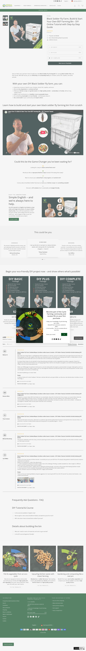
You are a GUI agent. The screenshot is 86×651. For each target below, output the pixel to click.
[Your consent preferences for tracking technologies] (84, 649)
